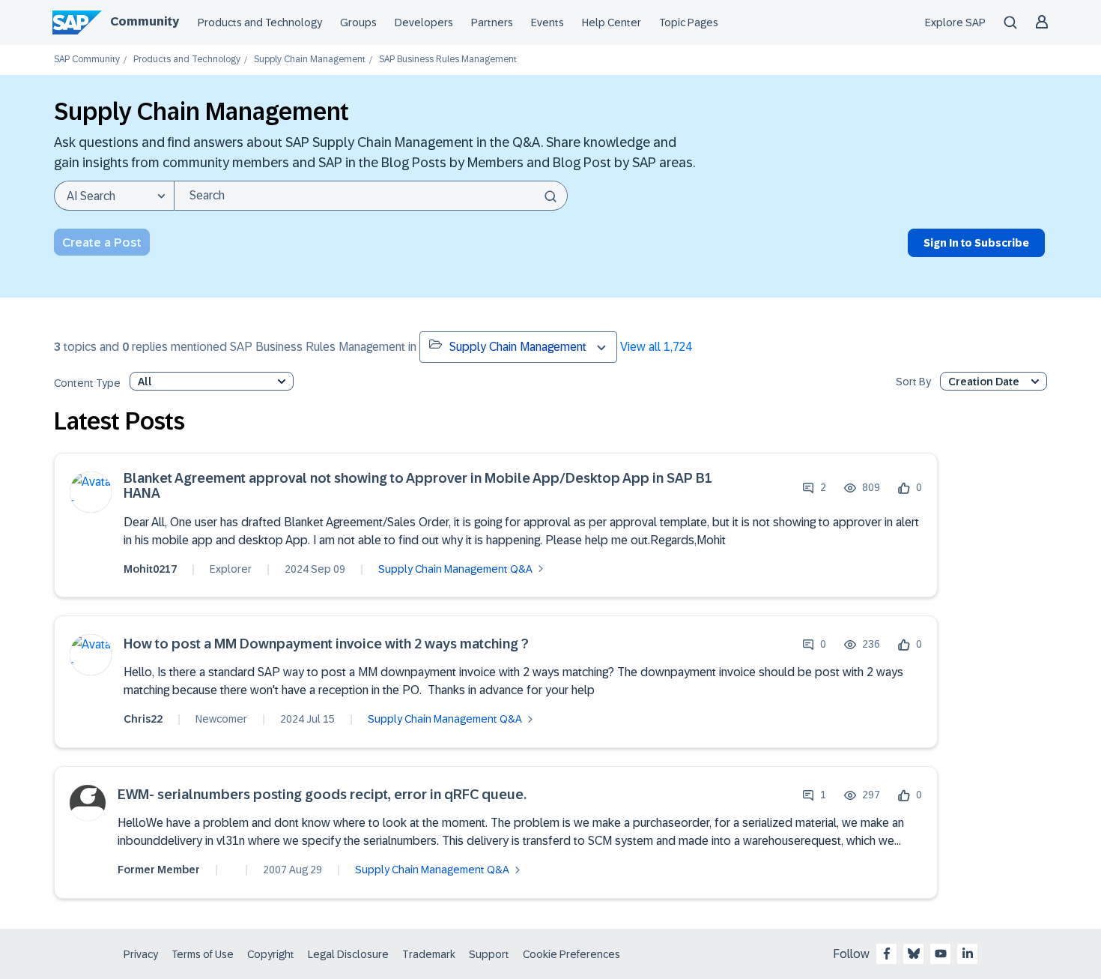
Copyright (270, 954)
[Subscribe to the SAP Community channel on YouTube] (941, 954)
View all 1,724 (656, 346)
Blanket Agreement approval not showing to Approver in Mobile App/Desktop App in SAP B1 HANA (418, 486)
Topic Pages (688, 22)
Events (547, 22)
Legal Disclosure (348, 954)
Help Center (611, 22)
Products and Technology (260, 22)
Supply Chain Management (310, 59)
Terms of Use (203, 954)
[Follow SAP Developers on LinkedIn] (968, 954)
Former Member (159, 870)
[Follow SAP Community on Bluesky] (914, 954)
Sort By (913, 382)
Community (144, 21)
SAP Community (87, 59)
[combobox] (371, 196)
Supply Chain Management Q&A (455, 569)
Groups (358, 22)
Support (489, 954)
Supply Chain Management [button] (517, 346)
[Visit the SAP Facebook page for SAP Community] (887, 954)
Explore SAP (955, 22)
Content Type (87, 383)
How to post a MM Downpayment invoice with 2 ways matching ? (326, 644)
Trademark (428, 954)
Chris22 (143, 719)
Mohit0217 (150, 569)
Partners (492, 22)
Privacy (141, 954)
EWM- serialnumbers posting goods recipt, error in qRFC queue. (322, 795)
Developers (424, 22)
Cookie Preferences (571, 954)
